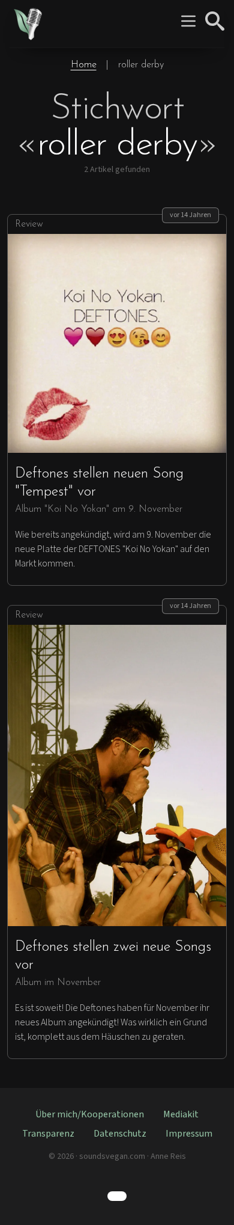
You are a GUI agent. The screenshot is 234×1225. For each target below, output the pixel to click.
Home (84, 65)
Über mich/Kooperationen (89, 1114)
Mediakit (181, 1114)
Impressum (189, 1133)
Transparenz (48, 1133)
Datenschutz (120, 1133)
